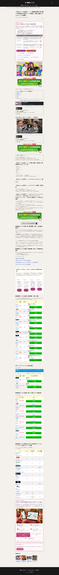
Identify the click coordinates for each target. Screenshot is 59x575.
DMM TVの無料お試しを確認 (31, 50)
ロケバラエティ (21, 17)
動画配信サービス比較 (23, 5)
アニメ (33, 5)
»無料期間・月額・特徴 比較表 (19, 258)
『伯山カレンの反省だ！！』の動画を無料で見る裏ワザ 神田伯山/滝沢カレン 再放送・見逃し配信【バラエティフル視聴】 (27, 7)
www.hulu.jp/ (17, 464)
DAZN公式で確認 (35, 337)
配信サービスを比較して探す (21, 50)
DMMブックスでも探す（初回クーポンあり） (37, 534)
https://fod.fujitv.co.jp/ (19, 460)
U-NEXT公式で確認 (35, 307)
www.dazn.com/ (18, 484)
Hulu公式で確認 (35, 317)
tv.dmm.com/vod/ (18, 489)
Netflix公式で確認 (39, 289)
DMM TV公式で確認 (19, 290)
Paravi (34, 437)
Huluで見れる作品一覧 (20, 59)
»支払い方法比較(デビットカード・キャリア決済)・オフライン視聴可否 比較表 (26, 262)
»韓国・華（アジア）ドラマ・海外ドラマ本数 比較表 (23, 260)
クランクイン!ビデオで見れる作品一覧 (23, 57)
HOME (8, 7)
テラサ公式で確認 (35, 348)
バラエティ (36, 5)
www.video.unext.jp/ (18, 455)
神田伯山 (27, 17)
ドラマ (30, 5)
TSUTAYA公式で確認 (35, 323)
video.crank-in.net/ (18, 497)
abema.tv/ (17, 333)
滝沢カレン (24, 17)
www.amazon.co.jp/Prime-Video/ (17, 328)
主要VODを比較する (20, 549)
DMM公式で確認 (34, 387)
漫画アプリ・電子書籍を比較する (29, 538)
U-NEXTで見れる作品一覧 (34, 57)
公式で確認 (36, 328)
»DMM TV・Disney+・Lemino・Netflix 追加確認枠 (22, 264)
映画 (27, 5)
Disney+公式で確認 (25, 290)
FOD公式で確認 (35, 313)
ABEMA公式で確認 (35, 333)
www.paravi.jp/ (18, 480)
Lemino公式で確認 (33, 289)
